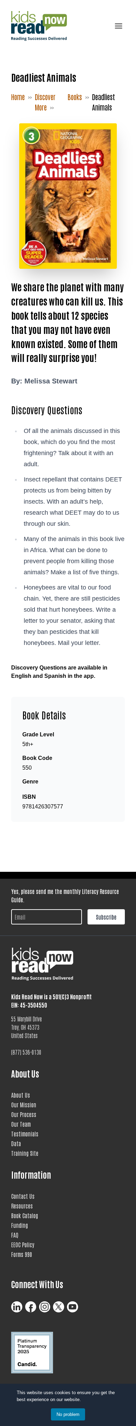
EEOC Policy (22, 1244)
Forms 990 (21, 1254)
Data (16, 1143)
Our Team (21, 1124)
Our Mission (23, 1104)
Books (75, 96)
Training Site (24, 1153)
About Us (20, 1094)
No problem (68, 1414)
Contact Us (23, 1196)
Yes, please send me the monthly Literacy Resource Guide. (65, 895)
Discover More (45, 102)
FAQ (14, 1234)
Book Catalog (24, 1215)
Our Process (23, 1114)
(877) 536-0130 (26, 1051)
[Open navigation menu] (117, 26)
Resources (22, 1205)
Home (18, 96)
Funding (19, 1225)
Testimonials (24, 1133)
